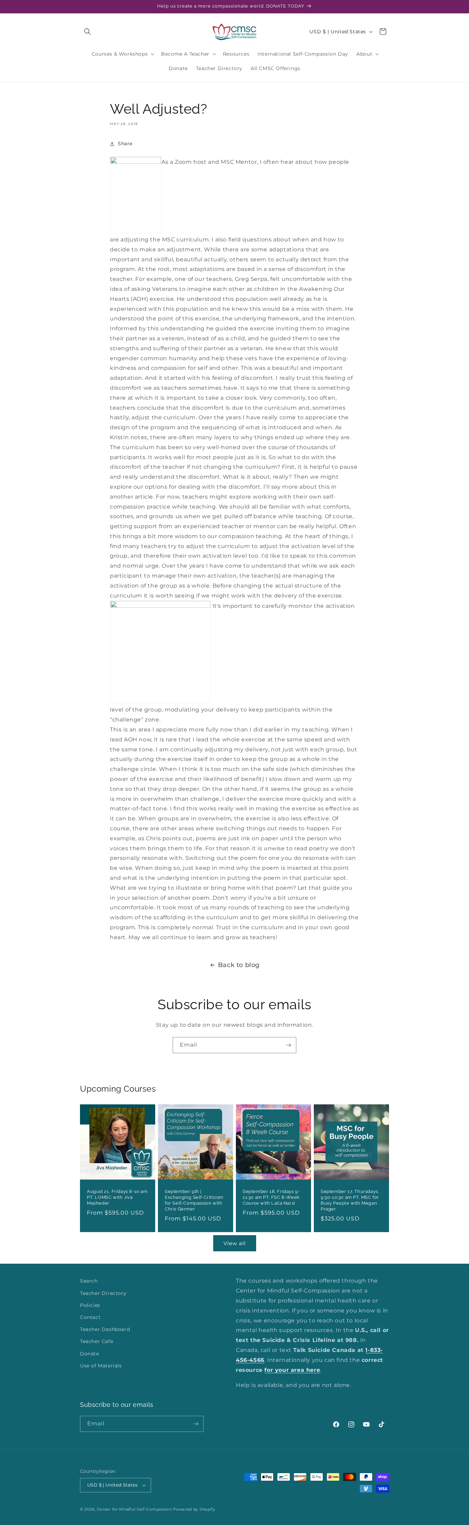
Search (89, 1281)
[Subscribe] (288, 1045)
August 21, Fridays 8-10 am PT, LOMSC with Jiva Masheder (117, 1197)
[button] (87, 31)
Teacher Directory (103, 1293)
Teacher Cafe (96, 1341)
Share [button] (125, 143)
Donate (89, 1354)
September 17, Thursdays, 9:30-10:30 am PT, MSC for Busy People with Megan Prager (350, 1200)
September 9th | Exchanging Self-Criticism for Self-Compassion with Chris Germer (194, 1200)
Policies (90, 1305)
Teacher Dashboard (105, 1329)
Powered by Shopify (194, 1509)
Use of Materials (101, 1366)
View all (235, 1243)
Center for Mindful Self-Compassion (134, 1509)
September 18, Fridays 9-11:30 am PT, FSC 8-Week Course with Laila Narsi (271, 1197)
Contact (90, 1317)
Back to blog (239, 965)
